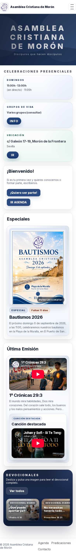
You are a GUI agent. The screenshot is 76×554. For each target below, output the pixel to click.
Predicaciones (61, 543)
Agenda (43, 543)
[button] (38, 266)
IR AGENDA (18, 202)
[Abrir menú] (72, 7)
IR (13, 155)
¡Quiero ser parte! (23, 193)
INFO (14, 121)
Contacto (44, 549)
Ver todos (17, 491)
